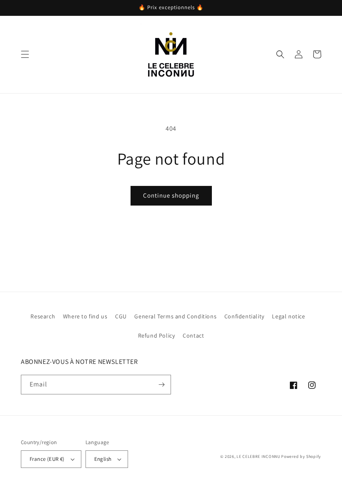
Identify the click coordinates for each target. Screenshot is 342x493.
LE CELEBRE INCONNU (258, 456)
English (103, 459)
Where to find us (85, 316)
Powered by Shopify (301, 456)
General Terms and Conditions (175, 316)
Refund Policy (156, 335)
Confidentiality (244, 316)
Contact (193, 335)
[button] (25, 54)
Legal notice (288, 316)
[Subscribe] (161, 384)
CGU (121, 316)
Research (42, 316)
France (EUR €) (47, 459)
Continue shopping (171, 195)
